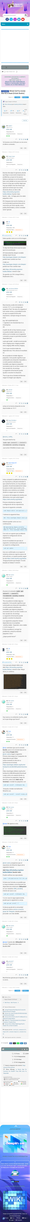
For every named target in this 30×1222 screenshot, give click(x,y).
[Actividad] (8, 129)
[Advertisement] (15, 46)
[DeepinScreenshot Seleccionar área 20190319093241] (15, 245)
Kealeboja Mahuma (18, 104)
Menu (3, 24)
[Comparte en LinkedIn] (26, 139)
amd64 (20, 888)
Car (9, 221)
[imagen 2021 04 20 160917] (15, 834)
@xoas (5, 823)
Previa (17, 97)
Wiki (19, 1218)
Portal (6, 1218)
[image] (15, 688)
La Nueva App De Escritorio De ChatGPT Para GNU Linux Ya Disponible (15, 1071)
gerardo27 (11, 961)
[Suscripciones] (9, 129)
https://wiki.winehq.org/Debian (12, 499)
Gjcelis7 (10, 125)
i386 (15, 888)
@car (4, 748)
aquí (14, 1165)
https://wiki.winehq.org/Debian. (17, 558)
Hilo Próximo (14, 1002)
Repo (25, 1218)
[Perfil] (7, 129)
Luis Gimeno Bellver (13, 288)
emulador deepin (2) (14, 1031)
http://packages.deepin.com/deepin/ (14, 257)
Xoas (9, 731)
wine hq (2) (15, 1029)
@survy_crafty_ (8, 437)
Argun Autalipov (12, 420)
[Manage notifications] (3, 1218)
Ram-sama (11, 574)
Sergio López (11, 156)
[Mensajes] (11, 129)
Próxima (25, 97)
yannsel (10, 389)
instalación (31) (22, 1029)
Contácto (19, 1220)
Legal (11, 1220)
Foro (13, 1218)
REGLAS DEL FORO (10, 81)
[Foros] (3, 71)
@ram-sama (7, 754)
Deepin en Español (7, 1213)
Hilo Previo (7, 1002)
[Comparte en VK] (27, 139)
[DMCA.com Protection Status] (15, 1183)
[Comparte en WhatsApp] (24, 139)
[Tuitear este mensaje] (22, 139)
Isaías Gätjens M (12, 462)
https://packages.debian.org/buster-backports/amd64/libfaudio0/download (15, 767)
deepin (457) (6, 1031)
